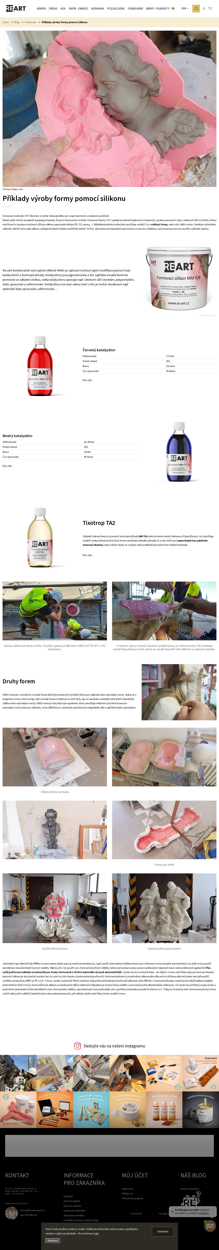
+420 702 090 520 (28, 1215)
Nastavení (53, 1240)
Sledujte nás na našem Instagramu (114, 1046)
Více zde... (88, 380)
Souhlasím (162, 1231)
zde (96, 1233)
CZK (184, 8)
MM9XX (61, 270)
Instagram (153, 1214)
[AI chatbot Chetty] (210, 1226)
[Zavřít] (213, 1210)
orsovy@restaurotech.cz (32, 1210)
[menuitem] (41, 8)
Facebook (124, 1214)
